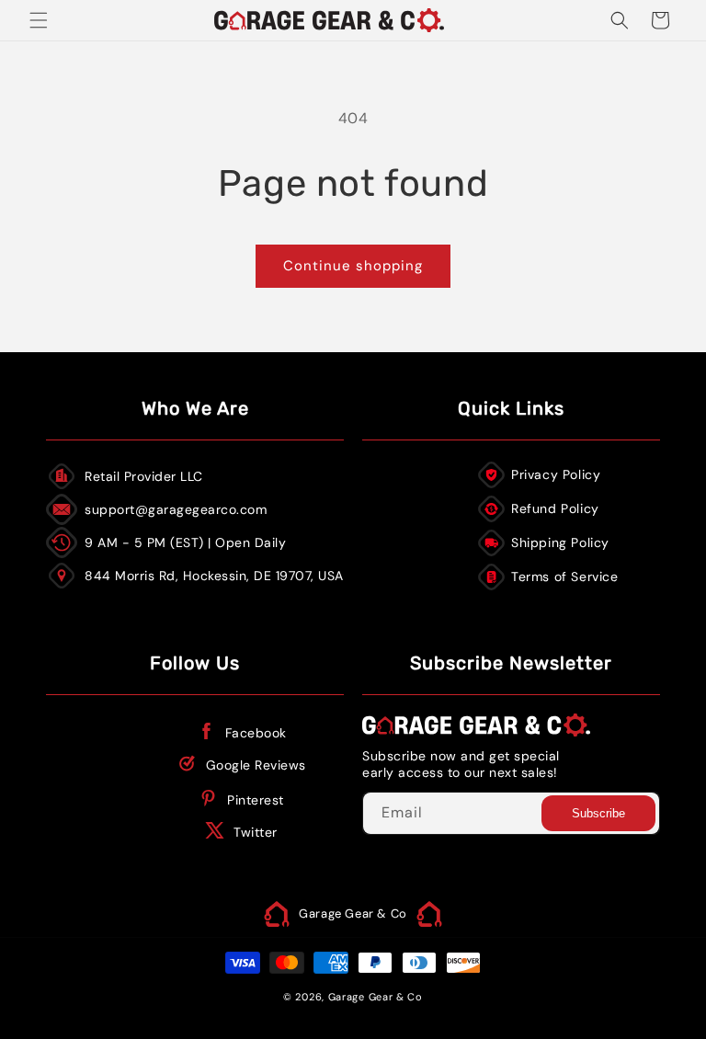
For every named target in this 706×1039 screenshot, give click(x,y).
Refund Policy (555, 508)
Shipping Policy (560, 542)
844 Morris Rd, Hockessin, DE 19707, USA (214, 575)
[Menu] (38, 20)
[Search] (619, 20)
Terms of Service (565, 576)
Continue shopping (353, 266)
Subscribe (598, 813)
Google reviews (256, 765)
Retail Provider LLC (144, 476)
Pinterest (255, 800)
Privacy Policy (555, 474)
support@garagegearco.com (176, 509)
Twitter (255, 832)
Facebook (256, 733)
